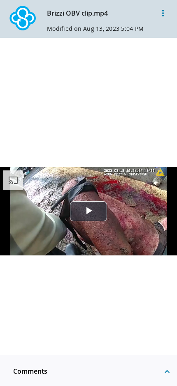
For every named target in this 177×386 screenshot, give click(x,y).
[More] (163, 13)
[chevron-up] (167, 371)
